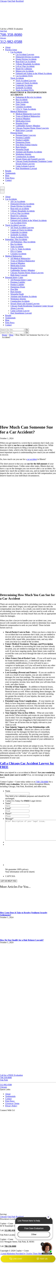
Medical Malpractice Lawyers (28, 114)
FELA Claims (16, 251)
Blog (7, 175)
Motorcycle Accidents (25, 71)
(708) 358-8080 (41, 782)
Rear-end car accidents (19, 208)
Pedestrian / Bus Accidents (16, 239)
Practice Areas (11, 50)
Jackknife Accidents (24, 88)
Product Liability (22, 140)
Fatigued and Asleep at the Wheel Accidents (34, 73)
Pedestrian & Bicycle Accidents (29, 97)
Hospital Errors (22, 123)
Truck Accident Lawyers (26, 80)
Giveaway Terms (12, 1103)
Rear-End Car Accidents (26, 61)
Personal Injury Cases (14, 277)
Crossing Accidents (24, 107)
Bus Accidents (21, 99)
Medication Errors (23, 121)
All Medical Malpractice (20, 258)
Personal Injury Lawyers (26, 135)
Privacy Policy (11, 1106)
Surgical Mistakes (23, 118)
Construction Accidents (25, 156)
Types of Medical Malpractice (28, 116)
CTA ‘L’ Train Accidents (26, 109)
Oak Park (11, 1)
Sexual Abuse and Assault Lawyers (30, 159)
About (7, 47)
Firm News (9, 178)
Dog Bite (14, 289)
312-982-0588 (10, 1230)
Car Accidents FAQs (24, 76)
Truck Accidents (17, 78)
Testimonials (10, 173)
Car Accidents (16, 52)
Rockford (20, 1)
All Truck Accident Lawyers (22, 227)
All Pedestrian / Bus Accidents (22, 242)
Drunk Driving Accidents (26, 59)
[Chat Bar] (28, 1259)
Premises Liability (23, 137)
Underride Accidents (24, 85)
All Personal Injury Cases (20, 280)
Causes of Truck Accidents (27, 83)
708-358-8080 (10, 1246)
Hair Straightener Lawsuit (26, 168)
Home (4, 335)
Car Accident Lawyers (25, 54)
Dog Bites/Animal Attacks (26, 145)
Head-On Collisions (24, 69)
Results (8, 171)
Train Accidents (22, 102)
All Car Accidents (17, 201)
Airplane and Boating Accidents (29, 152)
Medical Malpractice (18, 111)
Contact (8, 180)
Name (7, 791)
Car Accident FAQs (18, 223)
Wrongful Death (22, 149)
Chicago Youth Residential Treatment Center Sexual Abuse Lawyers (34, 162)
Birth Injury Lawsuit (24, 130)
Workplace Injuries (23, 154)
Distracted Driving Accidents (27, 57)
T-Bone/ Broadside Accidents (28, 64)
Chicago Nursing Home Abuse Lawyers (32, 128)
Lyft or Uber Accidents (25, 66)
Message (9, 819)
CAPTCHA (10, 876)
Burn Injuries (21, 147)
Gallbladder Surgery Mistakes (28, 126)
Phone (8, 813)
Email (8, 808)
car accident (32, 459)
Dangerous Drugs (23, 142)
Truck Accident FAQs (25, 90)
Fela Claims (20, 104)
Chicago (3, 1)
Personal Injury (16, 133)
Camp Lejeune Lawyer (25, 166)
